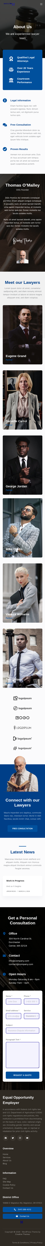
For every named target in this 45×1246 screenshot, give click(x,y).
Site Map (7, 1181)
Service (27, 1010)
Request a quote (22, 1075)
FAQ (4, 1178)
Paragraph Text (13, 1039)
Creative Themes (22, 1234)
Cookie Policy (9, 1185)
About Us (7, 1160)
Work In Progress (15, 881)
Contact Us (8, 1188)
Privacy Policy (36, 1242)
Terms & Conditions (20, 1242)
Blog (5, 1163)
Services (6, 1157)
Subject (9, 1025)
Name (9, 996)
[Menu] (41, 4)
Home (5, 1154)
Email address (12, 1010)
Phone (27, 996)
